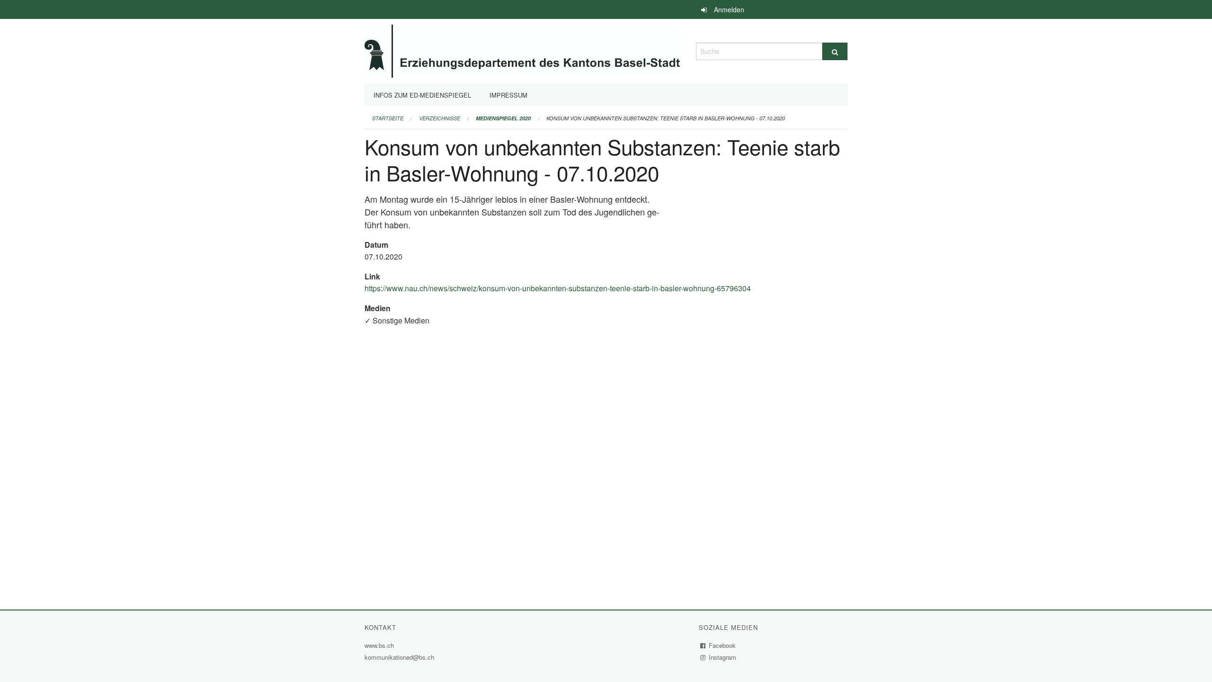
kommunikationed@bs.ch (399, 657)
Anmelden (729, 9)
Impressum (508, 94)
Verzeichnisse (439, 118)
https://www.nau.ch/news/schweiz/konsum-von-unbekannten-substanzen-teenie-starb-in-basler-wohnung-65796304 (559, 288)
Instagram (723, 657)
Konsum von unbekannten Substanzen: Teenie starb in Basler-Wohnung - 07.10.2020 (665, 118)
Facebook (722, 645)
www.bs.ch (380, 645)
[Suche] (834, 51)
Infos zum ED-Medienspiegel (422, 94)
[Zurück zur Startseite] (522, 50)
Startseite (387, 118)
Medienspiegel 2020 (503, 118)
